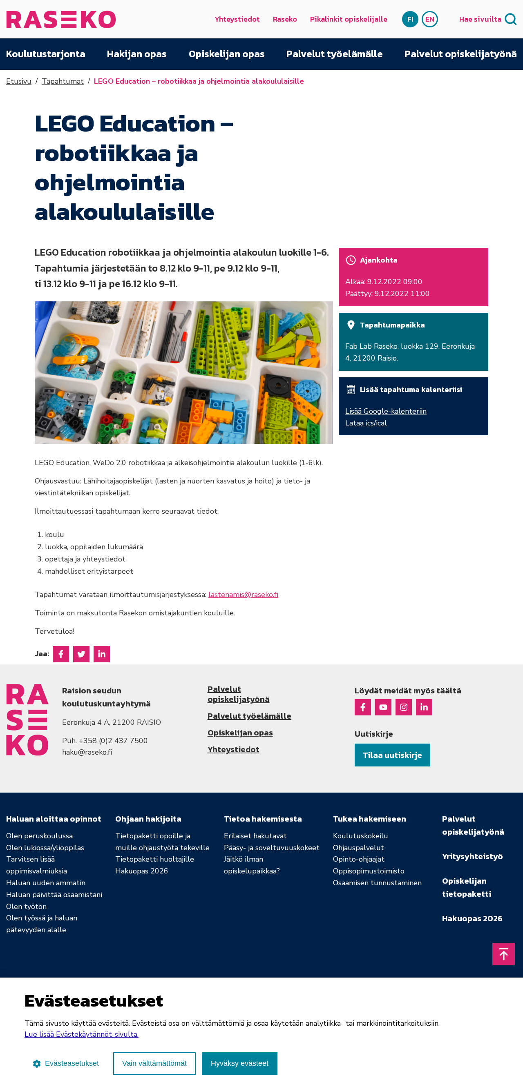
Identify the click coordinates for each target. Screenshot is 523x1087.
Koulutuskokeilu (360, 836)
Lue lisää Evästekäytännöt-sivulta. (82, 1034)
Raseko (285, 19)
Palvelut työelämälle (334, 54)
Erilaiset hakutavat (255, 836)
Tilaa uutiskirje (392, 755)
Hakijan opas (137, 54)
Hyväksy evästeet (239, 1063)
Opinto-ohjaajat (358, 859)
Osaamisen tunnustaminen (377, 883)
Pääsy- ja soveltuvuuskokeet (272, 848)
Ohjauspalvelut (358, 848)
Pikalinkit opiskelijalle (348, 19)
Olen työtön (26, 906)
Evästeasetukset (72, 1063)
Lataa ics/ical (366, 423)
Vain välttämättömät (154, 1063)
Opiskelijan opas (227, 54)
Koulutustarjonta (45, 54)
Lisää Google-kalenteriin (386, 411)
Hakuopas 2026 (141, 871)
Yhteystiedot (237, 19)
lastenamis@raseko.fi (243, 594)
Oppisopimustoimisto (369, 871)
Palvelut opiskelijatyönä (461, 54)
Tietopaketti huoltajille (154, 859)
